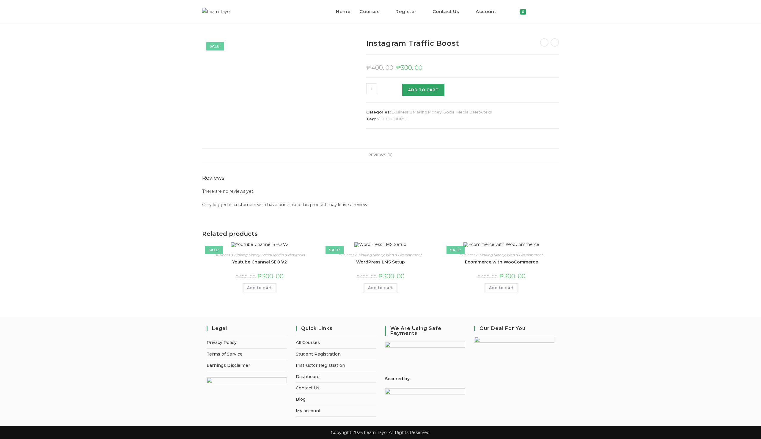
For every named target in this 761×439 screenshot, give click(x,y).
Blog (301, 399)
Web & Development (404, 254)
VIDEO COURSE (392, 118)
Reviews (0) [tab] (380, 155)
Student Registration (318, 354)
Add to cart (259, 287)
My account (308, 410)
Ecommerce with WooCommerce (501, 262)
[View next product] (555, 42)
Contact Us (308, 388)
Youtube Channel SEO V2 (259, 262)
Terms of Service (225, 354)
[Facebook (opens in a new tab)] (549, 11)
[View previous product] (544, 42)
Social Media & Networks (468, 112)
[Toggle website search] (536, 12)
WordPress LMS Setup (380, 262)
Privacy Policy (222, 342)
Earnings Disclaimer (228, 365)
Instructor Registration (320, 365)
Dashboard (308, 376)
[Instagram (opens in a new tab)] (557, 11)
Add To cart (423, 90)
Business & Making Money (416, 112)
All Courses (308, 342)
